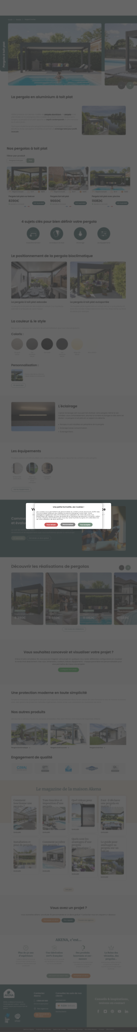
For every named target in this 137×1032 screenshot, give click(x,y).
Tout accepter (85, 524)
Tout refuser (51, 524)
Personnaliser (68, 524)
